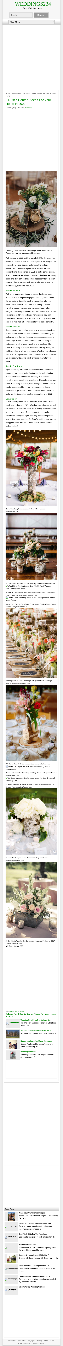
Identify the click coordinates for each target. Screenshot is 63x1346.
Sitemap (39, 1341)
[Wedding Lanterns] (13, 1059)
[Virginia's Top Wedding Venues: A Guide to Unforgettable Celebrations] (11, 1291)
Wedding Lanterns (28, 1052)
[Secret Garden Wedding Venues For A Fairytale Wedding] (11, 1278)
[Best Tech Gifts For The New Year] (11, 1236)
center (12, 1011)
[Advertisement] (31, 56)
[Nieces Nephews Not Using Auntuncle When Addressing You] (13, 1048)
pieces (17, 1011)
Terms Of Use (48, 1341)
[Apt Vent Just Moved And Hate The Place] (12, 1038)
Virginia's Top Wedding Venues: (32, 1287)
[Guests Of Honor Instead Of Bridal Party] (11, 1262)
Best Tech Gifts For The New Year (33, 1234)
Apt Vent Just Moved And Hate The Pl (36, 1031)
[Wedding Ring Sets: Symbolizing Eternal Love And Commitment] (12, 1022)
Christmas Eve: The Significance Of (34, 1266)
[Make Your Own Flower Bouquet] (11, 1220)
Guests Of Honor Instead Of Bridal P (34, 1255)
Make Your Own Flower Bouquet (32, 1213)
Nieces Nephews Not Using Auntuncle (36, 1041)
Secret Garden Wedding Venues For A (34, 1276)
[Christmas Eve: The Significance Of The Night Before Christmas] (11, 1268)
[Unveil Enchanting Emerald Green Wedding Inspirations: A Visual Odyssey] (11, 1226)
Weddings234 (33, 4)
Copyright (30, 1341)
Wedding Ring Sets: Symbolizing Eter (36, 1020)
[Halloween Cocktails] (11, 1247)
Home (8, 94)
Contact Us (21, 1341)
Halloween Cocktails (27, 1245)
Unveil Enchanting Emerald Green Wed (35, 1223)
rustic (22, 1011)
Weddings (17, 94)
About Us (12, 1341)
